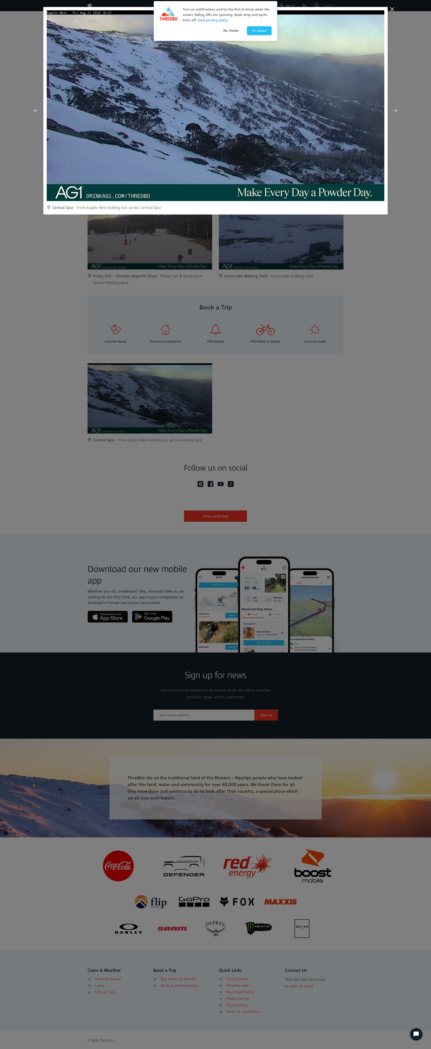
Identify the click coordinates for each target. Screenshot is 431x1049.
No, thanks (231, 30)
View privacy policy (213, 20)
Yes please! (259, 30)
